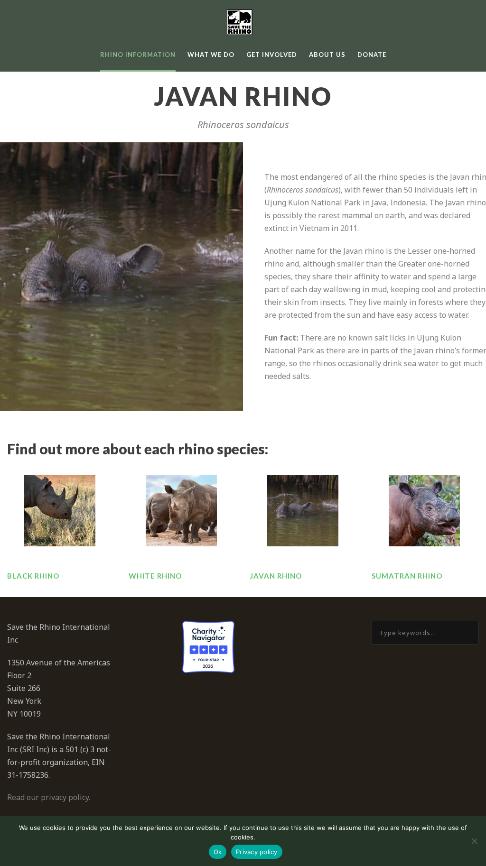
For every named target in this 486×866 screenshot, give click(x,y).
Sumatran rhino (407, 575)
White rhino (155, 575)
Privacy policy (257, 852)
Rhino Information (138, 54)
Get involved (271, 54)
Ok (218, 852)
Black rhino (33, 575)
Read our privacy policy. (48, 797)
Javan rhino (276, 575)
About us (327, 54)
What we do (210, 54)
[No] (474, 841)
